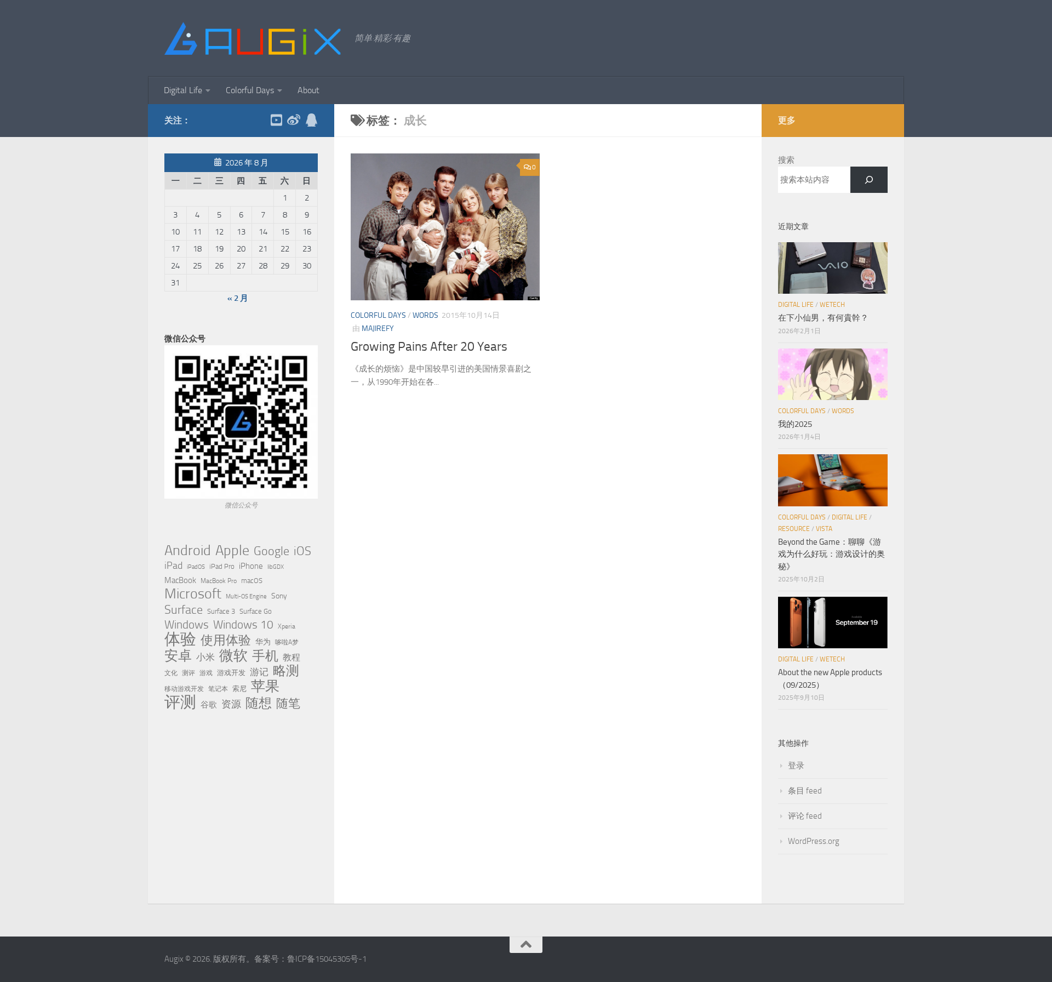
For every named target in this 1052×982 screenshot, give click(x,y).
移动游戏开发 (184, 688)
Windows (186, 624)
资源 (231, 704)
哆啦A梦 (287, 642)
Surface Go (255, 611)
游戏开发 (231, 673)
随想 (258, 703)
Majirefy (378, 328)
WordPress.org (813, 841)
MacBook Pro (219, 580)
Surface (183, 609)
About (308, 90)
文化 (171, 673)
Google (271, 551)
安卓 (178, 656)
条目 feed (805, 791)
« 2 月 (237, 298)
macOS (251, 580)
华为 (263, 642)
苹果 (265, 686)
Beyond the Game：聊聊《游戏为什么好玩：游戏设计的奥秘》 (831, 554)
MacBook (180, 580)
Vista (824, 529)
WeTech (832, 305)
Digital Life (183, 90)
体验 (180, 639)
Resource (794, 529)
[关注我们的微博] (293, 120)
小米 (205, 657)
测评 (188, 673)
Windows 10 (243, 624)
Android (187, 550)
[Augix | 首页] (254, 38)
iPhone (251, 566)
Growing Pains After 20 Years (429, 346)
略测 (286, 670)
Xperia (286, 626)
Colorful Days (250, 90)
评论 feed (805, 816)
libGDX (275, 566)
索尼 (239, 688)
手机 (265, 656)
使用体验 (226, 640)
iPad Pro (222, 566)
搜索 (786, 160)
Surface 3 (221, 611)
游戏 (206, 673)
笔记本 (218, 689)
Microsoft (192, 594)
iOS (302, 551)
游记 (259, 671)
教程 (291, 658)
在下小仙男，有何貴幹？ (823, 318)
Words (425, 315)
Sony (279, 596)
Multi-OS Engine (246, 596)
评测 (180, 702)
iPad (173, 565)
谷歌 (209, 705)
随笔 (288, 703)
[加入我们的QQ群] (311, 120)
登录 (796, 765)
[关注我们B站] (276, 120)
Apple (232, 550)
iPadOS (196, 566)
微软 (233, 655)
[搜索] (869, 180)
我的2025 (795, 424)
